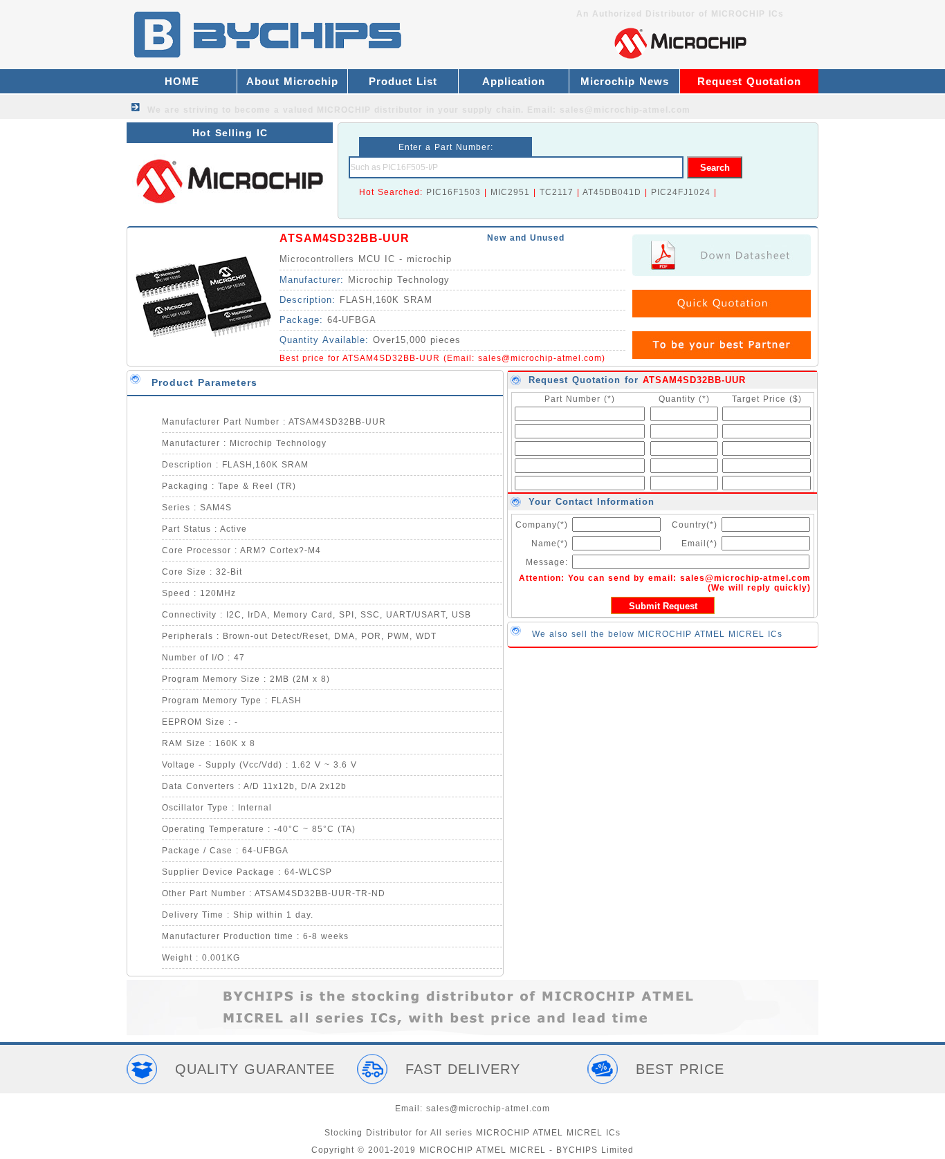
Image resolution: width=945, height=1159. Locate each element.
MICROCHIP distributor (370, 110)
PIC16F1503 (453, 192)
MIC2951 (510, 192)
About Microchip (292, 81)
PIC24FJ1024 (680, 192)
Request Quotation (749, 81)
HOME (182, 81)
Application (513, 81)
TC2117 (557, 192)
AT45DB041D (611, 192)
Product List (403, 81)
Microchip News (624, 81)
